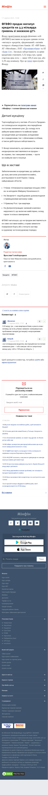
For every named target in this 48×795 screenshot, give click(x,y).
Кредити (6, 275)
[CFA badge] (31, 726)
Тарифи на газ (6, 601)
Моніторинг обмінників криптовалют (14, 612)
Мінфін (14, 285)
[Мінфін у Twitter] (24, 523)
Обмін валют (6, 654)
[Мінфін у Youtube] (37, 523)
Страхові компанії (8, 717)
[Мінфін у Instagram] (30, 523)
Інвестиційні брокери (9, 592)
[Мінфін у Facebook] (11, 523)
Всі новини (7, 492)
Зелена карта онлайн (9, 705)
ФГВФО (14, 275)
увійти (37, 360)
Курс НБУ (5, 586)
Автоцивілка (6, 714)
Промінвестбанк (31, 48)
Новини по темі (24, 416)
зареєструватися (9, 362)
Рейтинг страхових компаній (11, 711)
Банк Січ (7, 51)
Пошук (41, 559)
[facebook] (5, 266)
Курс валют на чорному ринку (12, 659)
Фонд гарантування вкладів (15, 36)
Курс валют (5, 577)
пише (29, 61)
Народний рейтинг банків (10, 609)
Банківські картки (7, 589)
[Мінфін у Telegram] (17, 523)
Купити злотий (6, 668)
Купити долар (6, 662)
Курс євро (5, 583)
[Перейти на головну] (7, 6)
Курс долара (6, 580)
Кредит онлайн (7, 606)
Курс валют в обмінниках (10, 656)
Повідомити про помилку (24, 566)
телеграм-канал (28, 105)
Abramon (11, 321)
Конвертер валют (7, 603)
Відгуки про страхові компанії (12, 708)
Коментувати (24, 294)
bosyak (10, 339)
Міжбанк (5, 595)
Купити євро (6, 665)
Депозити (5, 598)
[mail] (10, 266)
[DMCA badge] (24, 774)
